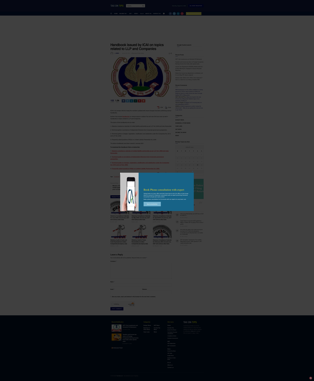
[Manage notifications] (310, 378)
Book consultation (152, 204)
